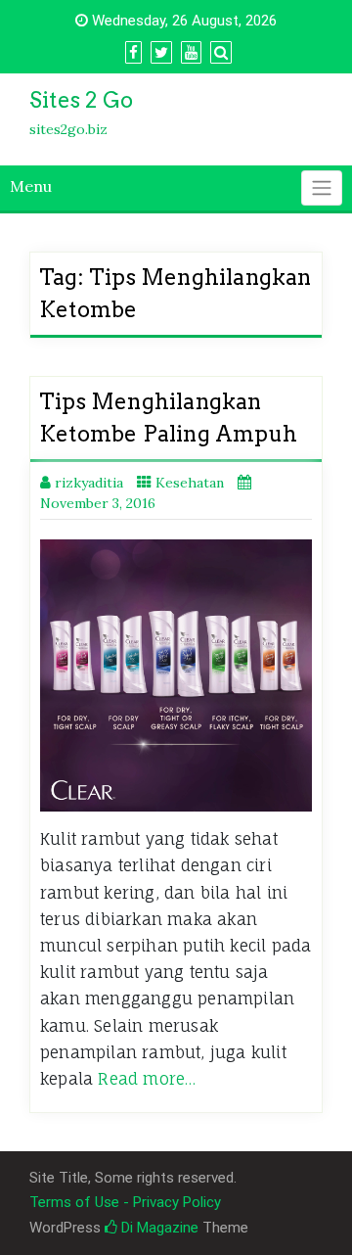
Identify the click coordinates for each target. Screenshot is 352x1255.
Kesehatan (189, 482)
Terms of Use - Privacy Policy (125, 1202)
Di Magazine (157, 1227)
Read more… (147, 1079)
